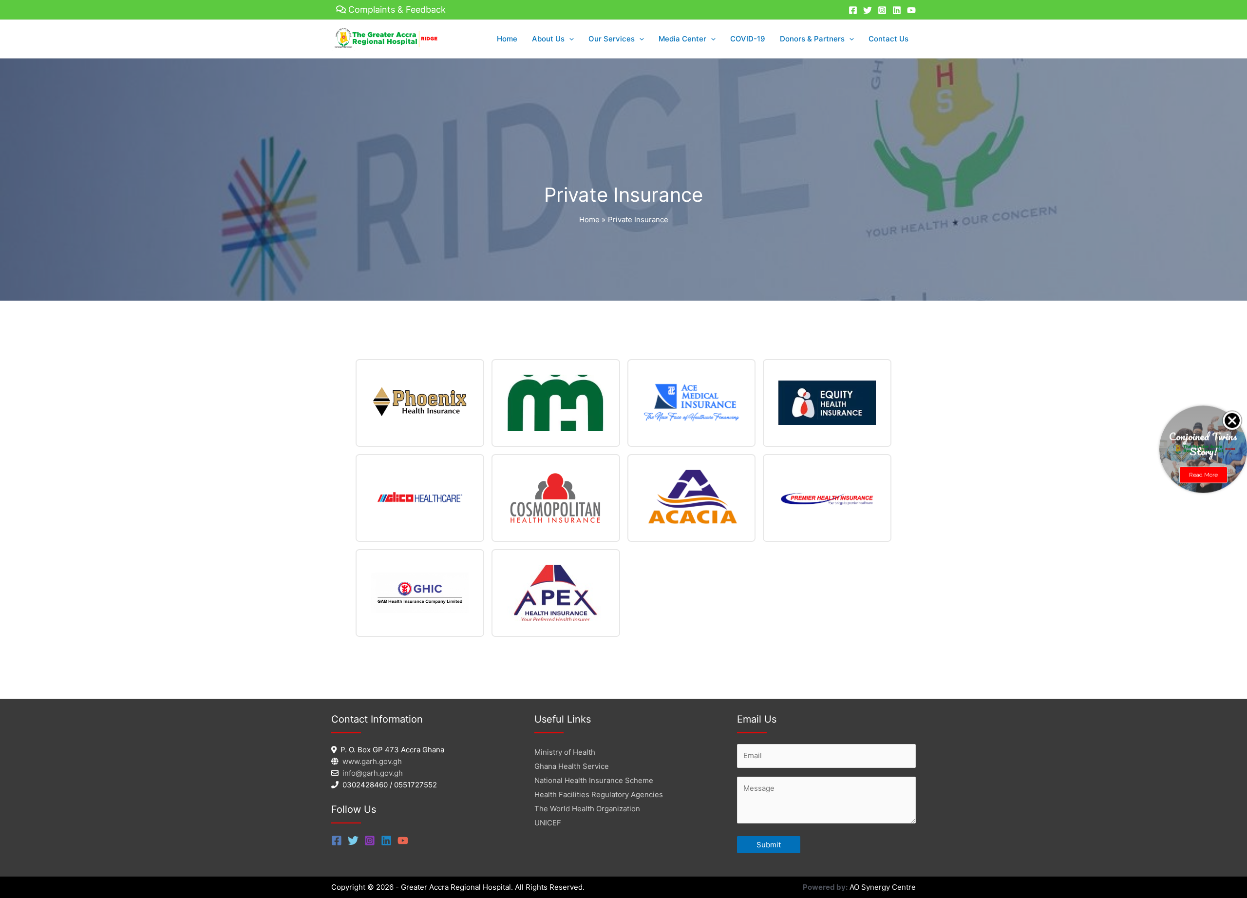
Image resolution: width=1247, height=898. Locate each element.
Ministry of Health (564, 752)
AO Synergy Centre (883, 887)
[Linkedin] (896, 10)
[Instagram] (882, 10)
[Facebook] (853, 10)
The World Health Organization (587, 808)
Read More (1203, 474)
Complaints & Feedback (397, 9)
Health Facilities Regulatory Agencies (598, 794)
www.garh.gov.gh (372, 761)
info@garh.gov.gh (372, 773)
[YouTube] (911, 10)
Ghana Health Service (571, 766)
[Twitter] (867, 10)
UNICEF (547, 822)
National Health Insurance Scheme (593, 780)
